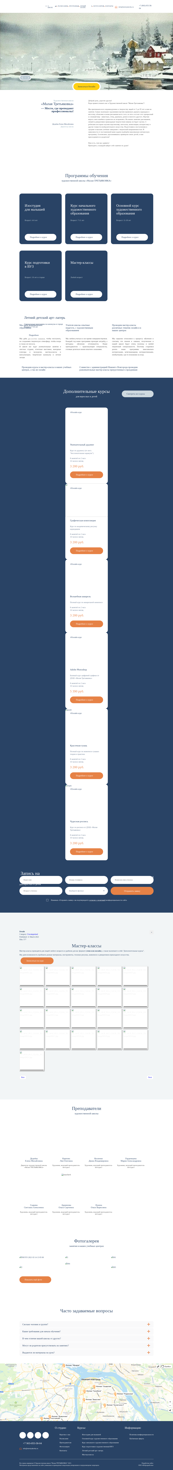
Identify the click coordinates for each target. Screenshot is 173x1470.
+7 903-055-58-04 (32, 1443)
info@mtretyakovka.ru (126, 7)
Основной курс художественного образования (100, 1439)
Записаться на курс (35, 961)
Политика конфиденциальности (141, 1435)
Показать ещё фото (33, 1279)
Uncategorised (32, 934)
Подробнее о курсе (38, 237)
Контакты (109, 6)
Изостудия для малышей (91, 1435)
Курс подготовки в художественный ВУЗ (97, 1447)
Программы (73, 6)
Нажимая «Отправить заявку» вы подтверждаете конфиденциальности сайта (89, 900)
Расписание (62, 6)
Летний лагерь (83, 6)
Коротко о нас (65, 1435)
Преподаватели (65, 1443)
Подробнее (34, 335)
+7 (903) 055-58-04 (145, 7)
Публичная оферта (136, 1439)
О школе (50, 6)
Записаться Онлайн (86, 86)
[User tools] (152, 932)
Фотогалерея (98, 6)
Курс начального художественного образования (100, 1443)
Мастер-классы (88, 1455)
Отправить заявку (132, 891)
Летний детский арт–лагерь (92, 1451)
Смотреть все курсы (136, 394)
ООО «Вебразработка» (146, 1465)
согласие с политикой (97, 900)
